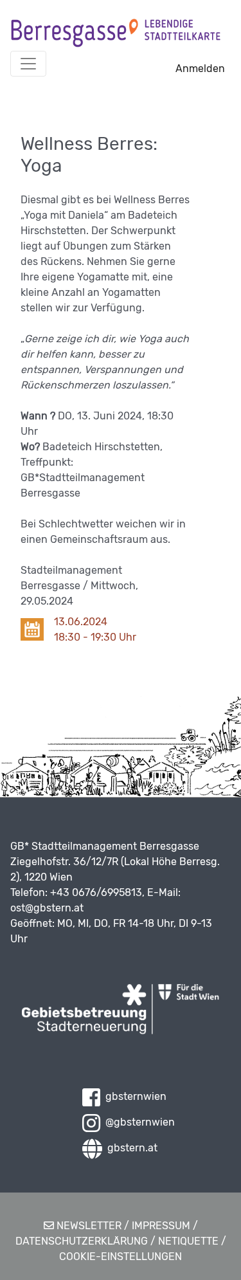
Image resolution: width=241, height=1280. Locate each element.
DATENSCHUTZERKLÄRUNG (81, 1241)
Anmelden (200, 68)
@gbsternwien (137, 1122)
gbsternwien (133, 1096)
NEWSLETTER (87, 1226)
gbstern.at (129, 1148)
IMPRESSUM (161, 1226)
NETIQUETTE (188, 1241)
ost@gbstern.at (47, 908)
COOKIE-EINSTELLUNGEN (120, 1256)
